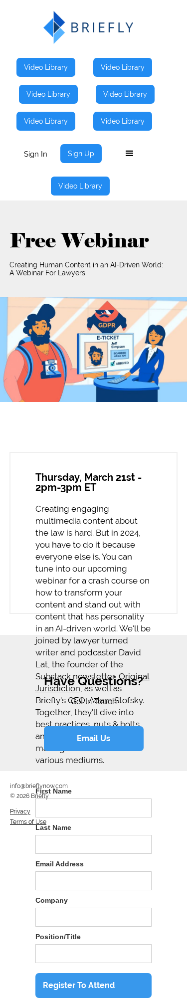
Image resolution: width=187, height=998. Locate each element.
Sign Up (81, 154)
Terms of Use (28, 821)
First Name (53, 791)
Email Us (93, 738)
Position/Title (58, 937)
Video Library (46, 67)
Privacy (20, 811)
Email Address (59, 864)
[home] (88, 27)
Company (51, 900)
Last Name (53, 827)
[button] (130, 154)
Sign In (35, 154)
